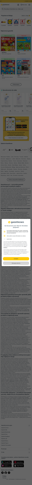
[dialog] (16, 242)
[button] (16, 239)
